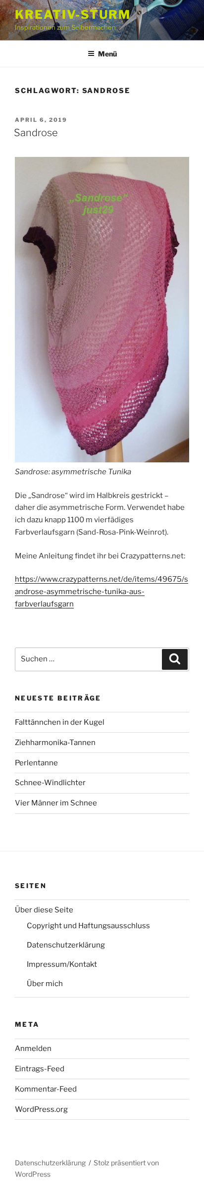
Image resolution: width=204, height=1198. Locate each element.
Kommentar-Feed (46, 1089)
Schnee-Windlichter (50, 782)
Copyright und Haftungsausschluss (88, 925)
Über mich (45, 983)
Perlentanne (36, 762)
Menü (107, 54)
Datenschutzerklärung (66, 945)
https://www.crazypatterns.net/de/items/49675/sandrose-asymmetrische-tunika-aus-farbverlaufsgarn (101, 591)
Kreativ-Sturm (73, 14)
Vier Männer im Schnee (56, 803)
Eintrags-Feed (39, 1068)
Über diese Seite (44, 909)
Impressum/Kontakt (62, 964)
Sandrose (36, 133)
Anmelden (33, 1048)
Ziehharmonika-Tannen (55, 742)
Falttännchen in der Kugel (59, 722)
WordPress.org (41, 1109)
